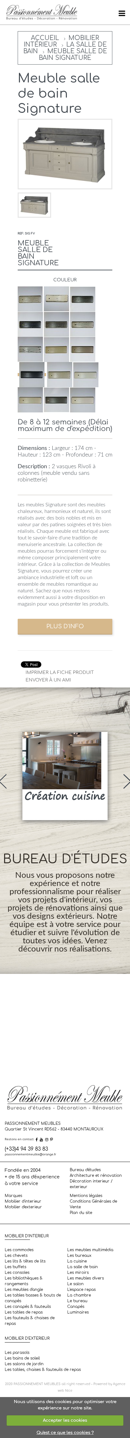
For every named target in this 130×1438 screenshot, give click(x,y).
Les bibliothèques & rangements (24, 1281)
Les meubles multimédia (90, 1250)
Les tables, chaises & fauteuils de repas (43, 1369)
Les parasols (17, 1352)
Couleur (65, 280)
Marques (13, 1196)
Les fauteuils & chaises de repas (30, 1321)
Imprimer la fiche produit (60, 672)
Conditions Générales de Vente (93, 1204)
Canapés (75, 1306)
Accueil (45, 38)
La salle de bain (82, 1267)
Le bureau (77, 1301)
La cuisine (77, 1261)
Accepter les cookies (65, 1420)
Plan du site (81, 1213)
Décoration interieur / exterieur (91, 1184)
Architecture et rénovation (96, 1175)
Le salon (75, 1284)
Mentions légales (86, 1196)
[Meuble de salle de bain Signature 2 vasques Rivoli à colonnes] (34, 205)
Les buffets (15, 1267)
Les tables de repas (24, 1312)
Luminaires (78, 1312)
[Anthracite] (32, 374)
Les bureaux (79, 1255)
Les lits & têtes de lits (25, 1261)
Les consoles (17, 1272)
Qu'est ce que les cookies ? (65, 1432)
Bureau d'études (85, 1170)
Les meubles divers (85, 1278)
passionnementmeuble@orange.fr (30, 1154)
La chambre (79, 1295)
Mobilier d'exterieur (23, 1207)
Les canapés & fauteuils (28, 1306)
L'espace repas (81, 1289)
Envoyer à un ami (48, 680)
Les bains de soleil (22, 1358)
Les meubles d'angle (24, 1289)
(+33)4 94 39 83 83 (26, 1149)
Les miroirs (78, 1272)
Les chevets (16, 1255)
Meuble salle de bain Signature (73, 54)
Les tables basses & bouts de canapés (33, 1298)
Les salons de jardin (24, 1364)
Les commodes (19, 1250)
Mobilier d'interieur (23, 1201)
